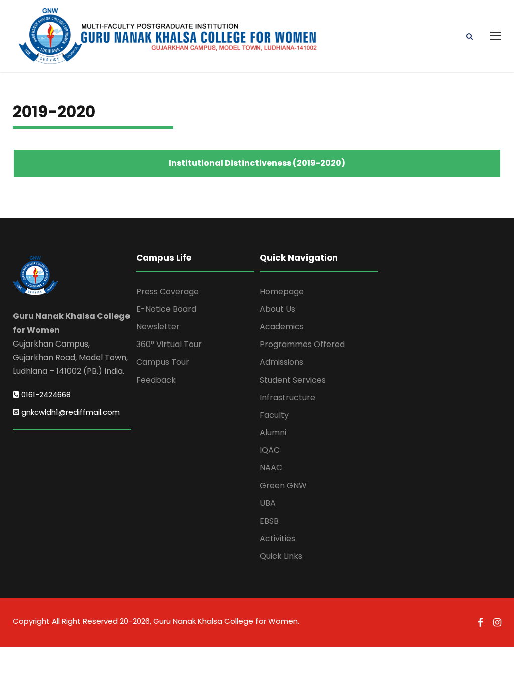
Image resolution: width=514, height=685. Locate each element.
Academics (282, 326)
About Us (277, 309)
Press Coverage (167, 291)
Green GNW (283, 485)
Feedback (156, 380)
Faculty (274, 415)
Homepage (282, 291)
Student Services (293, 380)
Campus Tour (162, 362)
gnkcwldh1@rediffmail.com (69, 412)
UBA (268, 503)
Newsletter (158, 326)
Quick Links (281, 556)
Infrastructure (287, 397)
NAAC (271, 467)
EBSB (269, 521)
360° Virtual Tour (169, 344)
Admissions (281, 362)
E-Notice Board (166, 309)
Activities (277, 538)
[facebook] (480, 623)
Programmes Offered (302, 344)
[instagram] (497, 623)
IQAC (270, 450)
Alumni (273, 432)
